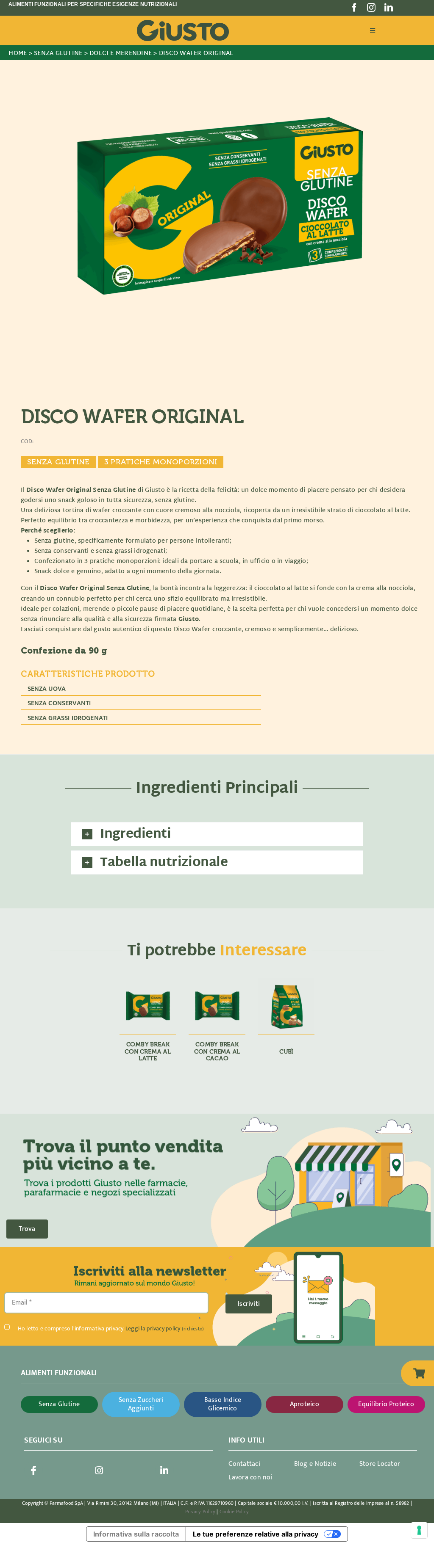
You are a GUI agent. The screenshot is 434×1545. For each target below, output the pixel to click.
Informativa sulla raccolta (136, 1534)
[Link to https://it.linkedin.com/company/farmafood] (164, 1470)
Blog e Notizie (315, 1464)
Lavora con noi (250, 1477)
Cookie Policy (234, 1511)
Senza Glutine (59, 1404)
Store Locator (379, 1464)
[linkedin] (388, 7)
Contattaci (244, 1464)
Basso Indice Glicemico (223, 1404)
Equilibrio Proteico (386, 1404)
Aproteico (304, 1404)
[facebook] (354, 7)
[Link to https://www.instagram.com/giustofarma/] (99, 1470)
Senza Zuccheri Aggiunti (141, 1404)
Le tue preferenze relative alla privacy (255, 1534)
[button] (216, 834)
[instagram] (371, 7)
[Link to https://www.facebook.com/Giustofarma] (33, 1470)
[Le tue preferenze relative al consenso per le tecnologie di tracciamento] (419, 1530)
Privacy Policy (200, 1511)
